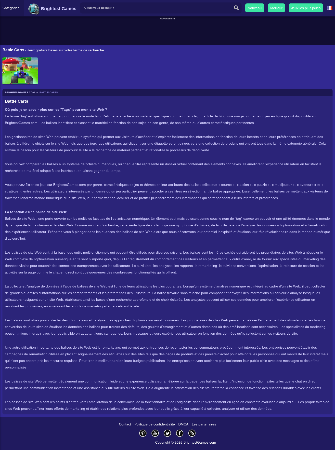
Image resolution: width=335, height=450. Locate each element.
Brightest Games (58, 8)
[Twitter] (167, 433)
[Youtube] (155, 433)
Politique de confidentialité (154, 424)
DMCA (183, 424)
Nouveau (255, 8)
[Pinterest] (143, 433)
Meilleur (276, 8)
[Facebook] (179, 433)
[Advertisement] (167, 32)
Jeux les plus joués (306, 8)
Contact (125, 424)
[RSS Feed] (192, 433)
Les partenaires (204, 424)
